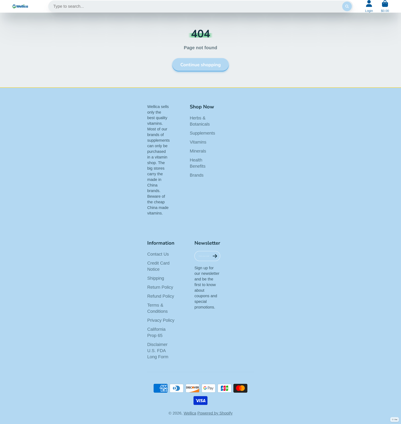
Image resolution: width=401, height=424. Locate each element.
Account (369, 6)
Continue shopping (200, 65)
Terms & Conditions (157, 308)
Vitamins (198, 142)
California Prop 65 (156, 332)
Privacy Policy (160, 320)
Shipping (155, 278)
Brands (197, 175)
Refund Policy (160, 296)
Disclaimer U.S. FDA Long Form (157, 350)
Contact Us (158, 254)
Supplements (202, 133)
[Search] (347, 6)
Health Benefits (198, 163)
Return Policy (160, 287)
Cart (385, 6)
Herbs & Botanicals (200, 121)
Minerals (198, 151)
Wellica (190, 413)
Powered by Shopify (215, 413)
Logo (20, 6)
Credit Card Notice (158, 266)
